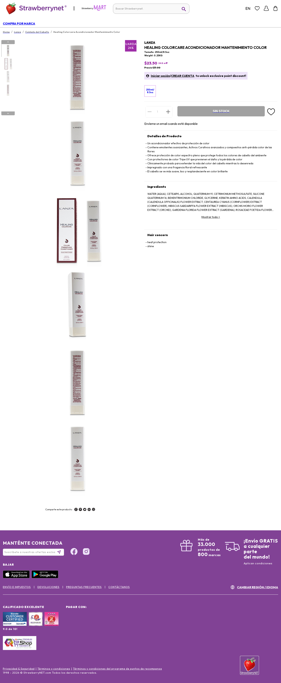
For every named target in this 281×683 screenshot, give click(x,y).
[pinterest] (80, 510)
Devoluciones (48, 587)
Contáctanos (119, 587)
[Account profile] (266, 8)
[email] (89, 510)
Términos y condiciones (53, 668)
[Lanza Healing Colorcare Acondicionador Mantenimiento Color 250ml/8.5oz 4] (8, 90)
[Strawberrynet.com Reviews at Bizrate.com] (15, 625)
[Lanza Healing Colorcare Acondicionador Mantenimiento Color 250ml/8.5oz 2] (8, 63)
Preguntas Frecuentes (84, 587)
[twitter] (84, 510)
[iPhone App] (17, 577)
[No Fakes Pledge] (51, 623)
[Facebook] (74, 552)
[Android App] (46, 577)
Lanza (149, 42)
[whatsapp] (93, 510)
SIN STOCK (221, 111)
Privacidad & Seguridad (19, 668)
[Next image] (8, 113)
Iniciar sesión (160, 76)
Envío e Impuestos (17, 587)
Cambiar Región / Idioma (257, 587)
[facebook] (76, 510)
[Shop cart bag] (275, 8)
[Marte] (94, 10)
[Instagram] (86, 552)
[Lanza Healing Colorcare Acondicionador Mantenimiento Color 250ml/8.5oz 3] (8, 76)
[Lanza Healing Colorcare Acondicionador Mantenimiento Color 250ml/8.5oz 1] (8, 50)
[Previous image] (8, 42)
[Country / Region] (248, 8)
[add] (168, 111)
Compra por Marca (19, 23)
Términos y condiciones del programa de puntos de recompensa (117, 668)
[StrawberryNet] (35, 8)
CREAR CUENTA (182, 76)
